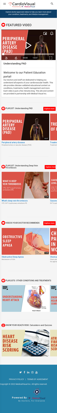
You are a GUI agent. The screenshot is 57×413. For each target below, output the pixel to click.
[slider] (28, 54)
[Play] (28, 45)
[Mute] (52, 33)
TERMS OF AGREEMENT (37, 379)
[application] (28, 45)
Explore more (49, 109)
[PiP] (45, 33)
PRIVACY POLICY (16, 379)
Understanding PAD (14, 63)
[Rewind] (6, 58)
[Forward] (16, 58)
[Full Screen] (51, 58)
